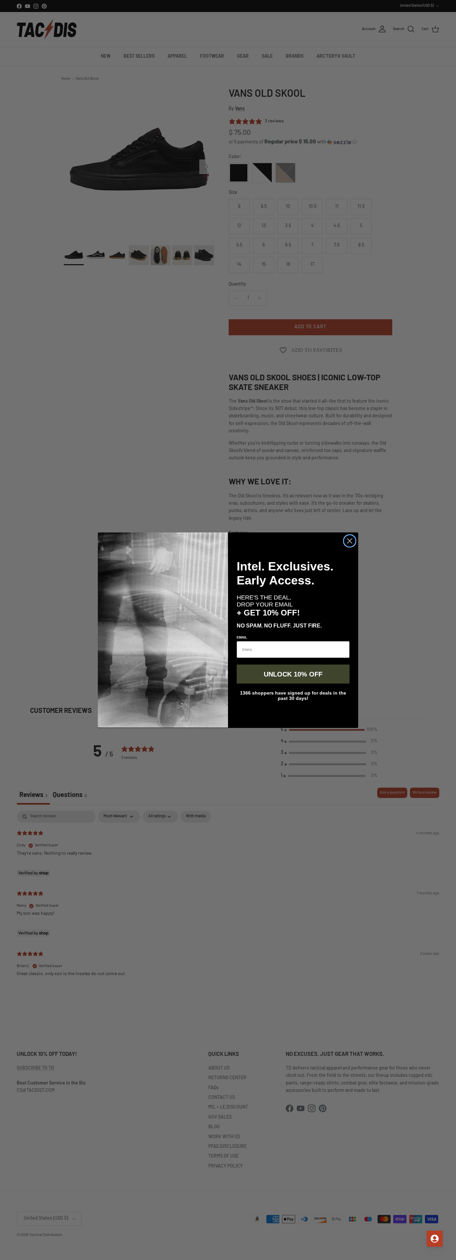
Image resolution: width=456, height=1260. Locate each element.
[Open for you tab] (435, 1239)
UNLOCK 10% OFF (293, 674)
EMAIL (242, 637)
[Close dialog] (350, 541)
